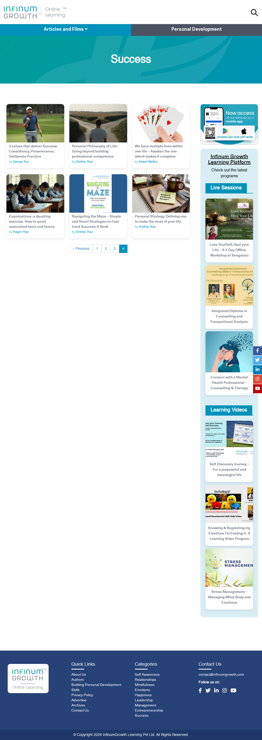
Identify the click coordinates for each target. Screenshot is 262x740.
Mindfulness (145, 685)
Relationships (145, 680)
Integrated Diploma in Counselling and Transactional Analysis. (229, 316)
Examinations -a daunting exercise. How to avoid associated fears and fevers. (32, 222)
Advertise (78, 700)
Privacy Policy (82, 695)
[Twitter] (208, 691)
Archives (78, 705)
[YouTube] (233, 691)
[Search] (254, 12)
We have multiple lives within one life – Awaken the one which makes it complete (159, 151)
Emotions (142, 690)
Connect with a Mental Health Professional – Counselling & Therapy (229, 383)
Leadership (144, 700)
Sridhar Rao (84, 161)
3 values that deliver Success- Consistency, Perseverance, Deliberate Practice (33, 151)
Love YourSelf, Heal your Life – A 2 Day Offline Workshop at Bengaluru (229, 250)
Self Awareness (147, 674)
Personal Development (196, 29)
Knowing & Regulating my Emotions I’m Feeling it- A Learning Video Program (229, 533)
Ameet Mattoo (148, 161)
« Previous (81, 249)
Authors (77, 680)
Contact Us (80, 710)
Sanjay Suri (21, 161)
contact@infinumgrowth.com (221, 674)
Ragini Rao (21, 232)
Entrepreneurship (149, 710)
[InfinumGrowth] (28, 678)
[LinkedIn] (216, 691)
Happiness (143, 695)
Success (141, 715)
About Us (78, 674)
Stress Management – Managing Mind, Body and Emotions (229, 597)
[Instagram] (224, 691)
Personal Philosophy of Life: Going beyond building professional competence (94, 151)
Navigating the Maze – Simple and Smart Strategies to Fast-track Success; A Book (96, 222)
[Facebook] (200, 691)
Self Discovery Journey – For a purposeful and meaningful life (229, 469)
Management (145, 705)
